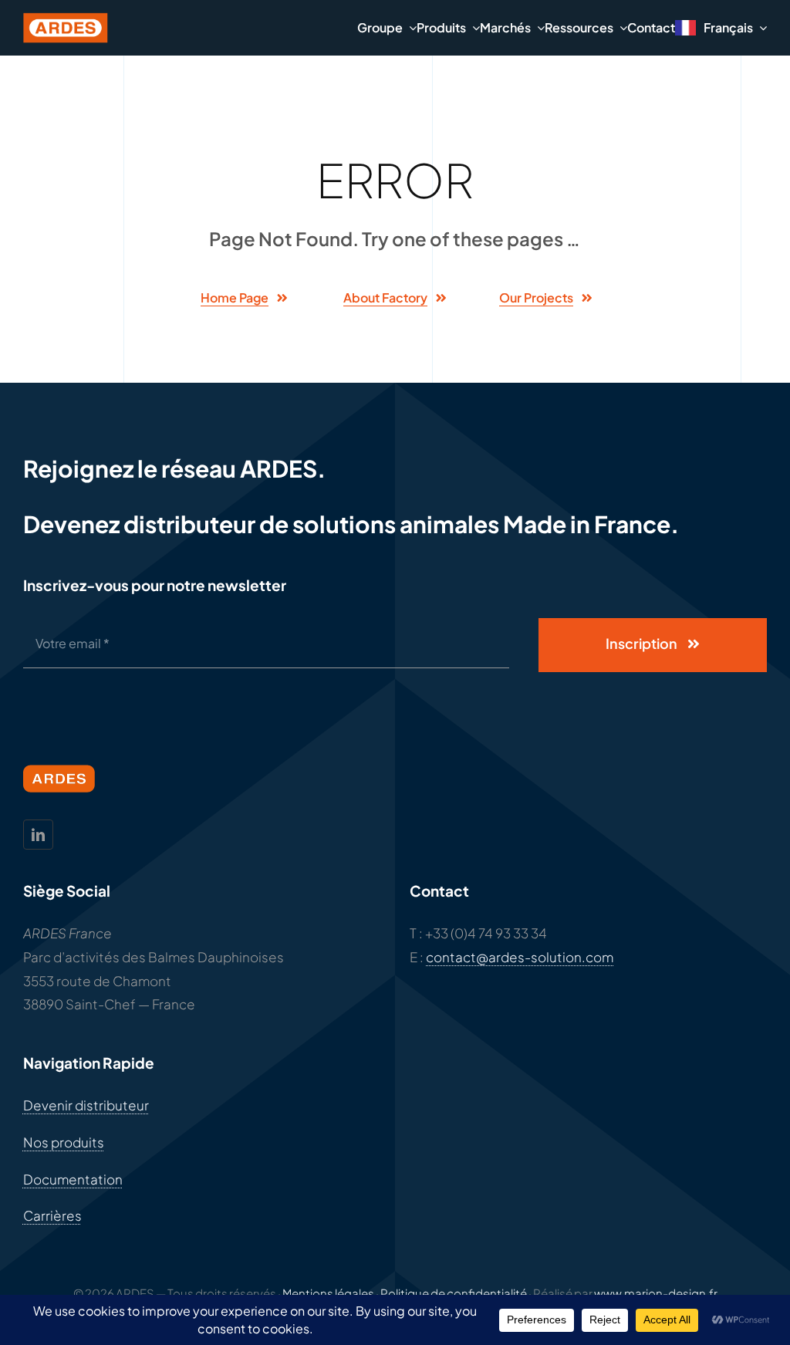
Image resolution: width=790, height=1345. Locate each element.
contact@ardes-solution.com (519, 956)
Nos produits (63, 1142)
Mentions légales (327, 1293)
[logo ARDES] (65, 18)
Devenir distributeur (86, 1105)
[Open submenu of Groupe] (410, 27)
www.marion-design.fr (655, 1293)
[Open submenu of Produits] (473, 27)
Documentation (73, 1179)
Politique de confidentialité (453, 1293)
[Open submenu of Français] (760, 27)
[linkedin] (38, 835)
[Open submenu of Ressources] (620, 27)
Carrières (52, 1215)
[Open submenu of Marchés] (538, 27)
